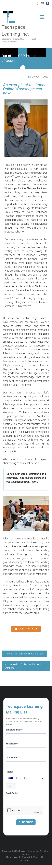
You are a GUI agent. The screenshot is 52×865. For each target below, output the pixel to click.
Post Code (11, 793)
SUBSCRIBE (26, 822)
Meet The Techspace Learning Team (24, 653)
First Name (12, 743)
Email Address (14, 729)
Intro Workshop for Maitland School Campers (22, 666)
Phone (9, 771)
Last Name (11, 757)
